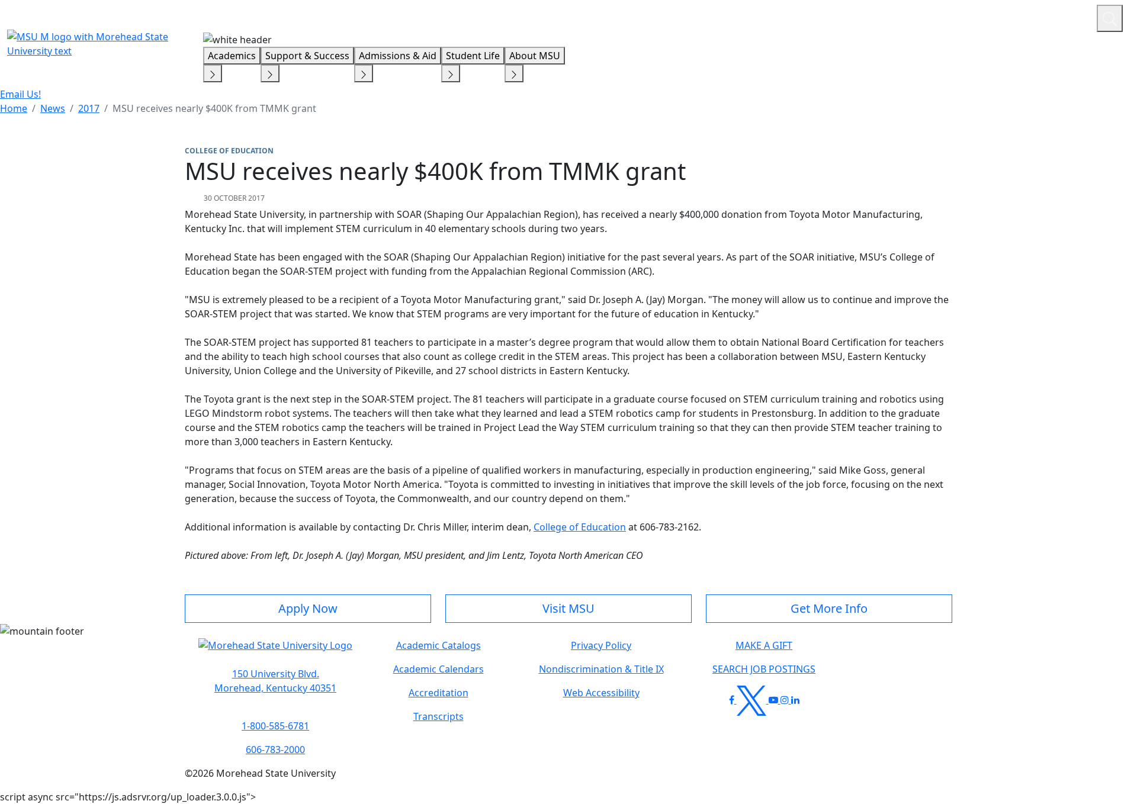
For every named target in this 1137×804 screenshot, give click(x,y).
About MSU (534, 55)
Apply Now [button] (308, 608)
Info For (862, 16)
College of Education (580, 526)
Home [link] (13, 108)
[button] (275, 651)
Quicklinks (933, 16)
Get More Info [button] (829, 608)
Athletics (1065, 16)
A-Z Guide (1008, 16)
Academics (232, 55)
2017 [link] (88, 108)
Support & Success (307, 55)
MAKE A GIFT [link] (763, 645)
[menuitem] (13, 108)
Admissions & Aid (397, 55)
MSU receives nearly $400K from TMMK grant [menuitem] (214, 108)
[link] (275, 681)
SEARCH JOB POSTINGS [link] (763, 669)
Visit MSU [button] (568, 608)
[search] (1110, 18)
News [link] (52, 108)
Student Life (473, 55)
